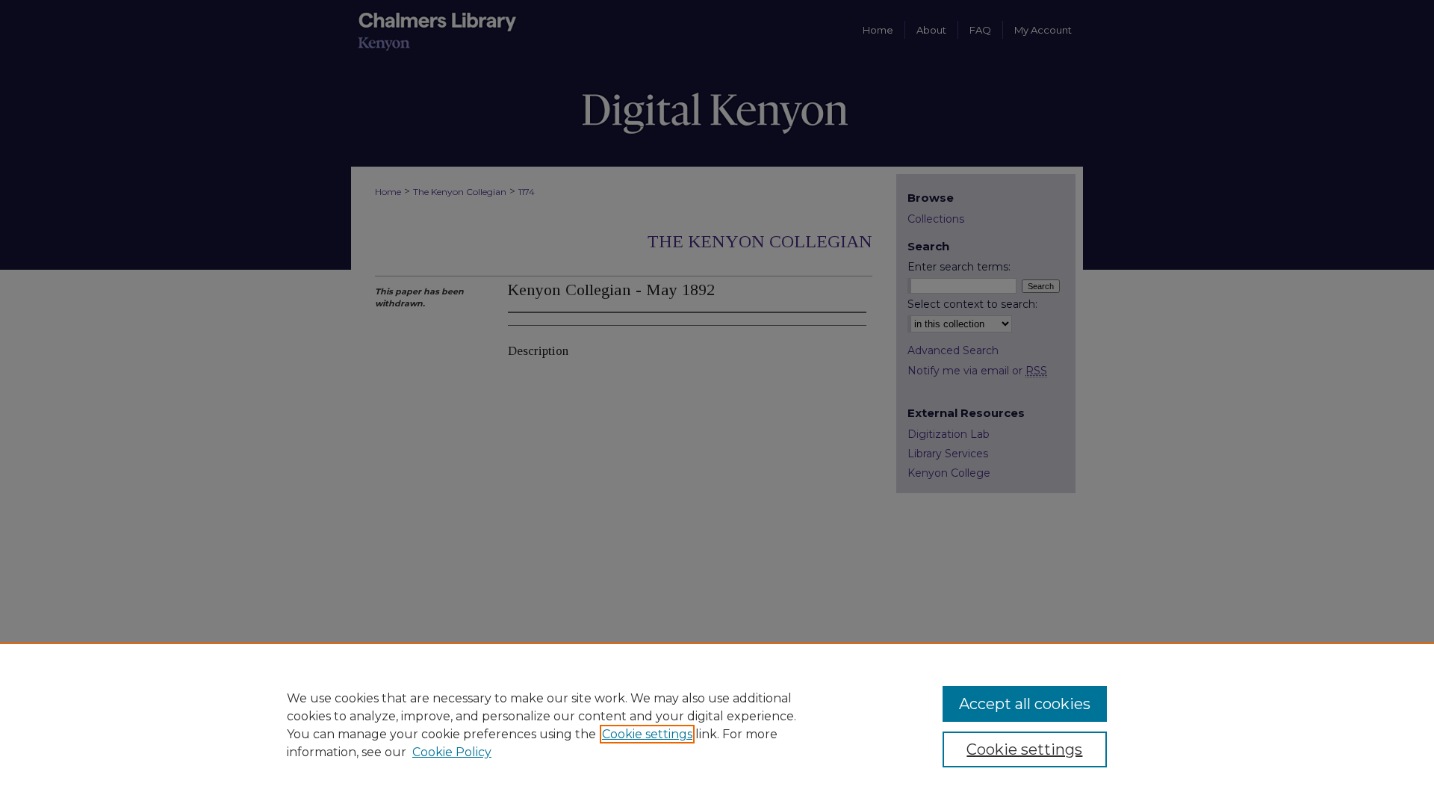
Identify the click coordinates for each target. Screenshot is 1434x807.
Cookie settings (647, 734)
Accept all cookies (1024, 704)
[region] (717, 725)
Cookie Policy (451, 752)
